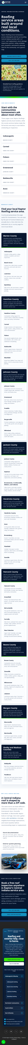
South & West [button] (9, 1008)
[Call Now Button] (3, 1042)
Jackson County (10, 445)
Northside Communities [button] (12, 1003)
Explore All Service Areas (14, 959)
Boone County (9, 644)
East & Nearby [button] (9, 1013)
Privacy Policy (17, 1037)
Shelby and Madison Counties (12, 748)
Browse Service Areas (14, 56)
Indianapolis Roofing (14, 982)
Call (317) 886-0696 (14, 60)
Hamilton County (11, 299)
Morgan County (10, 708)
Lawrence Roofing (14, 992)
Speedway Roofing (14, 996)
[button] (25, 2)
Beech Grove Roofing (14, 987)
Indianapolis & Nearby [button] (11, 976)
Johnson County (10, 372)
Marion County (10, 236)
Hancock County (10, 572)
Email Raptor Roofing (14, 914)
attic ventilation (11, 818)
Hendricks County (11, 499)
